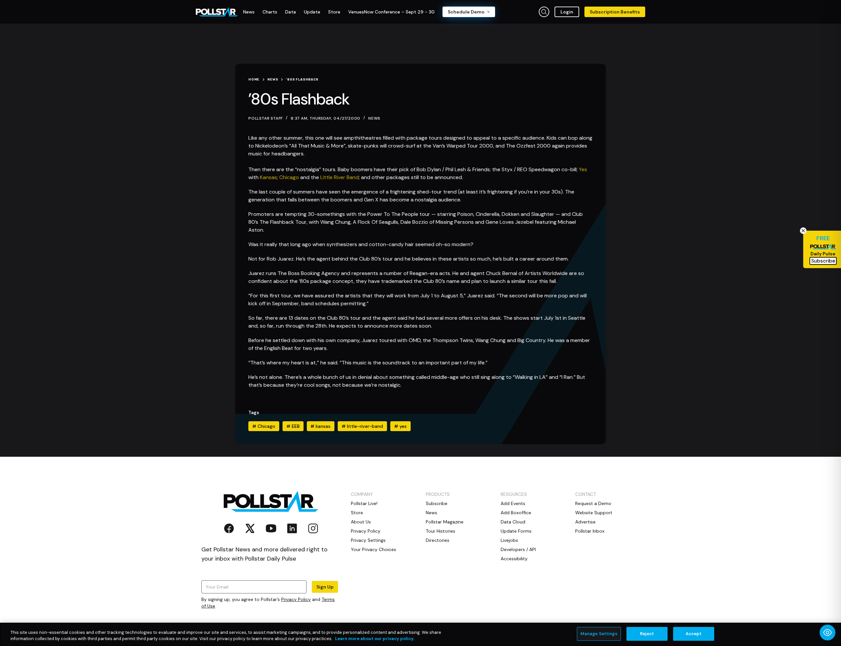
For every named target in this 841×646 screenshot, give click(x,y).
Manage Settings (598, 633)
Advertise (585, 522)
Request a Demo (593, 503)
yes (400, 426)
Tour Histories (440, 531)
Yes (582, 169)
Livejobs (509, 540)
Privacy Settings (368, 540)
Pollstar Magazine (445, 522)
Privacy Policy (296, 599)
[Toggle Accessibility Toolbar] (827, 632)
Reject (647, 633)
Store (357, 513)
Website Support (593, 513)
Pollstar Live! (364, 503)
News (374, 118)
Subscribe (436, 503)
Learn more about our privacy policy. (374, 639)
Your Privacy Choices (373, 549)
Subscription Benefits (615, 12)
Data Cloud (513, 522)
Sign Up (324, 587)
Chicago (289, 177)
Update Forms (516, 531)
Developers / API (518, 549)
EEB (293, 426)
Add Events (513, 503)
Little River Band (339, 177)
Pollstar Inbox (589, 531)
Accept (694, 633)
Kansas (268, 177)
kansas (320, 426)
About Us (361, 522)
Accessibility (514, 559)
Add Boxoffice (516, 513)
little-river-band (362, 426)
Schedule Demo (466, 12)
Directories (437, 540)
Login (566, 12)
